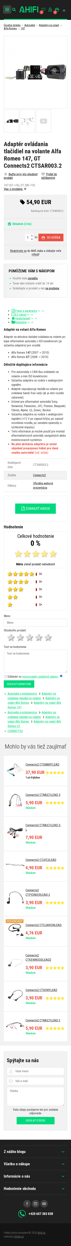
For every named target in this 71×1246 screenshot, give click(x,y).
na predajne (52, 288)
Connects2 (39, 475)
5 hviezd (48, 637)
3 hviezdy (29, 637)
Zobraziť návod (37, 509)
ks (35, 237)
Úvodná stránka (12, 25)
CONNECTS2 (15, 731)
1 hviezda (11, 637)
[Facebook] (27, 1204)
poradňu (33, 278)
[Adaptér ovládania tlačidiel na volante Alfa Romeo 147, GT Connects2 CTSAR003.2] (35, 72)
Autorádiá (29, 25)
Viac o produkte (13, 189)
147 (23, 28)
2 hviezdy (20, 637)
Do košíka (53, 237)
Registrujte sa (18, 251)
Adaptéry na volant (49, 25)
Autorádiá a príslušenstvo (22, 693)
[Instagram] (35, 1204)
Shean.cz (19, 1236)
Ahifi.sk (41, 1232)
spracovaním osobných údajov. (40, 676)
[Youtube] (44, 1204)
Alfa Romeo (10, 28)
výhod (35, 254)
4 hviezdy (39, 637)
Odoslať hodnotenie (19, 684)
